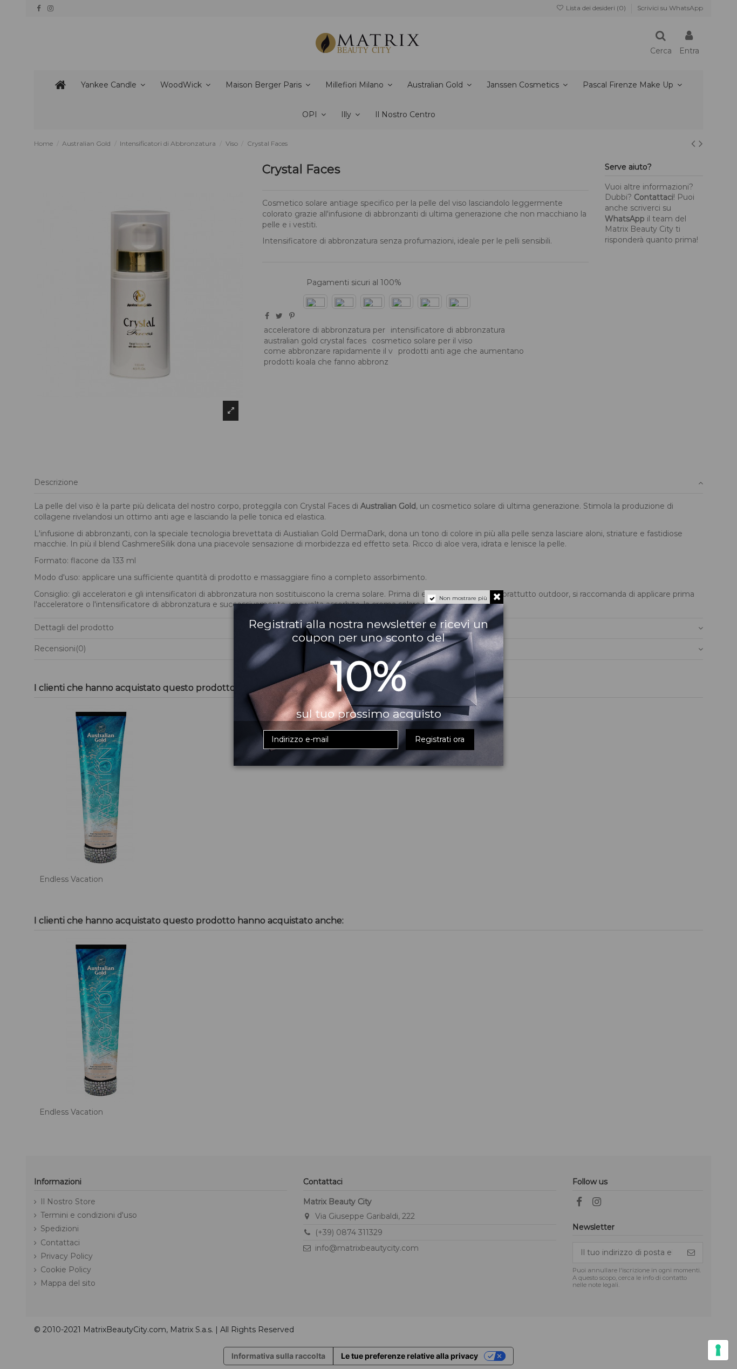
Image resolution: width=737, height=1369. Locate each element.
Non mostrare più (463, 598)
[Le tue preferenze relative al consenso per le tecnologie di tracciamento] (718, 1350)
